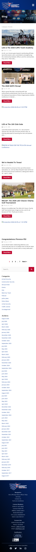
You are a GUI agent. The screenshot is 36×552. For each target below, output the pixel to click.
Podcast (4, 295)
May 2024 (4, 376)
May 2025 (4, 349)
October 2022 (6, 412)
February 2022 (6, 426)
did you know (6, 284)
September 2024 (6, 368)
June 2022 (5, 418)
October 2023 (6, 387)
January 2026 (5, 332)
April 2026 (5, 324)
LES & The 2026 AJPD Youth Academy (17, 48)
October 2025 (6, 340)
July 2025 (4, 346)
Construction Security (8, 282)
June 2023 (5, 398)
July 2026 (4, 321)
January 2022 (5, 429)
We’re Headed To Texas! (12, 162)
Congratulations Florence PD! (14, 239)
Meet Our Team (6, 293)
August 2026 (5, 318)
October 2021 (6, 437)
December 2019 (6, 465)
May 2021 (4, 451)
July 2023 (4, 396)
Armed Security (6, 279)
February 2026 (6, 329)
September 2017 (6, 473)
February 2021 (6, 459)
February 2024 (6, 382)
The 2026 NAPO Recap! (11, 86)
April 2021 (5, 454)
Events (4, 287)
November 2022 (6, 409)
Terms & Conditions (18, 501)
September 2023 (6, 390)
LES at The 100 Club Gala (12, 124)
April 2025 (5, 351)
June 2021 (5, 448)
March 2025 (5, 354)
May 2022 (4, 420)
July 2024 (4, 371)
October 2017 (6, 470)
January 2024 (5, 385)
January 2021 (5, 462)
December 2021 (6, 431)
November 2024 (6, 363)
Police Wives (5, 301)
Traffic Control (6, 306)
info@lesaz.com (20, 529)
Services (18, 497)
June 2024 (5, 374)
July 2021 (4, 445)
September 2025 (6, 343)
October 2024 (6, 365)
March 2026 (5, 327)
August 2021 (5, 442)
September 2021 (6, 440)
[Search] (31, 269)
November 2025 (6, 338)
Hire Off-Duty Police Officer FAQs (18, 494)
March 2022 (5, 423)
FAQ (3, 290)
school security (6, 304)
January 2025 (5, 360)
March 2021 (5, 456)
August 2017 (5, 476)
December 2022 (6, 407)
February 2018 (6, 467)
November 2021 (6, 434)
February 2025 (6, 357)
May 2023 (4, 401)
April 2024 (5, 379)
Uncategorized (6, 309)
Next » (24, 261)
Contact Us (18, 499)
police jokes (5, 298)
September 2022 (6, 415)
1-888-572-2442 (20, 526)
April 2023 (5, 404)
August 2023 (5, 393)
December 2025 (6, 335)
